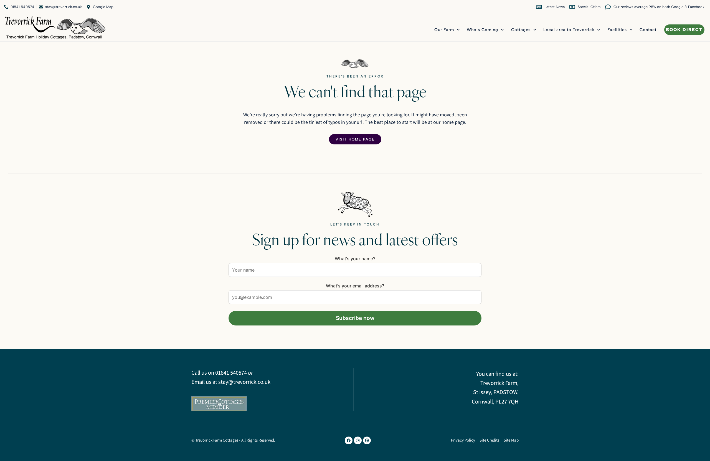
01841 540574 (231, 373)
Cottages (521, 29)
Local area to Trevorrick (568, 29)
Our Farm (444, 29)
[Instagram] (358, 440)
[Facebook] (349, 440)
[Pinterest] (367, 440)
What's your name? (355, 258)
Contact (648, 29)
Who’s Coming (482, 29)
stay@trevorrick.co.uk (244, 382)
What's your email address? (355, 286)
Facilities (617, 29)
